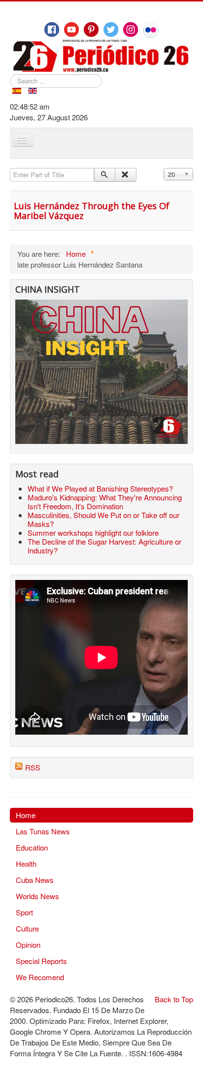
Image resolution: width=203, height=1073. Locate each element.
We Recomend (40, 977)
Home (25, 815)
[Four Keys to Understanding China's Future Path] (101, 305)
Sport (24, 912)
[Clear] (125, 175)
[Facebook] (51, 29)
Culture (27, 928)
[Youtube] (71, 29)
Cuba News (35, 880)
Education (32, 847)
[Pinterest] (91, 29)
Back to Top (174, 999)
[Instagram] (130, 29)
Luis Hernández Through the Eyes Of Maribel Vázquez (91, 210)
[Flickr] (151, 30)
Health (26, 863)
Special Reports (41, 961)
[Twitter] (110, 29)
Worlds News (37, 896)
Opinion (28, 944)
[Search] (104, 175)
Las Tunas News (43, 831)
